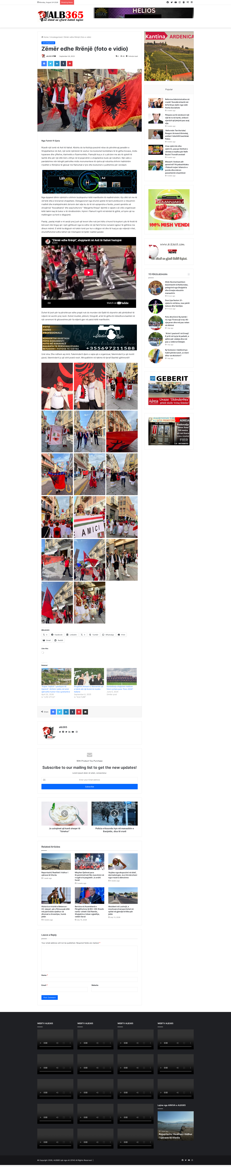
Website (94, 985)
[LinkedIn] (70, 731)
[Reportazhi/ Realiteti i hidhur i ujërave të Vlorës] (56, 861)
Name (44, 975)
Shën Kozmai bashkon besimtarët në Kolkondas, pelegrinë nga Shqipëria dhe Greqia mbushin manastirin (176, 287)
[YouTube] (73, 731)
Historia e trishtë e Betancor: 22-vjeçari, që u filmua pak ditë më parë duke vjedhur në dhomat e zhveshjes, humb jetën (55, 911)
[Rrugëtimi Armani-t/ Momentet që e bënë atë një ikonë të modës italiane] (89, 676)
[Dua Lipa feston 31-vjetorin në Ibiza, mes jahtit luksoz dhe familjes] (155, 306)
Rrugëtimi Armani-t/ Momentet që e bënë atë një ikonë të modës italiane (88, 689)
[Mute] (65, 1047)
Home (46, 37)
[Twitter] (67, 731)
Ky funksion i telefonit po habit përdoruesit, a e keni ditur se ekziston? (177, 353)
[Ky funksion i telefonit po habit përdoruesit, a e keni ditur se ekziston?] (155, 356)
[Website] (60, 731)
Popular (169, 89)
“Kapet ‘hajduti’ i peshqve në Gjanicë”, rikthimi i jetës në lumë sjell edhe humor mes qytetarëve (55, 689)
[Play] (40, 1047)
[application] (55, 1039)
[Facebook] (63, 731)
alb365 (49, 56)
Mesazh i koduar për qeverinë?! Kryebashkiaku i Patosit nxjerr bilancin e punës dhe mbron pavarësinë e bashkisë (177, 167)
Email (44, 985)
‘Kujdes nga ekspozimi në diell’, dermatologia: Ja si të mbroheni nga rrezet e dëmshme (122, 875)
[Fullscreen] (70, 1047)
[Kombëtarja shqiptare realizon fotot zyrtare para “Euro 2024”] (122, 676)
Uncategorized (56, 37)
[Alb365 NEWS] (60, 16)
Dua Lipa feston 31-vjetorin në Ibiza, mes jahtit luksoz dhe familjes (177, 303)
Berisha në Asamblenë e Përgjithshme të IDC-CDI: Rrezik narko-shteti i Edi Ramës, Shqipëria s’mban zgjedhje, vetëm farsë (89, 911)
